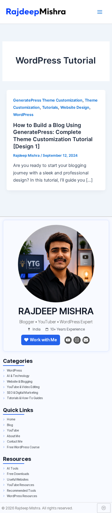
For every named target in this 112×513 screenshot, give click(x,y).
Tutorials (50, 107)
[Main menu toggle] (99, 12)
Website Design (74, 107)
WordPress (23, 114)
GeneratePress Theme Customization (47, 100)
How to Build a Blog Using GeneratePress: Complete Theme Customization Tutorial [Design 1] (53, 136)
